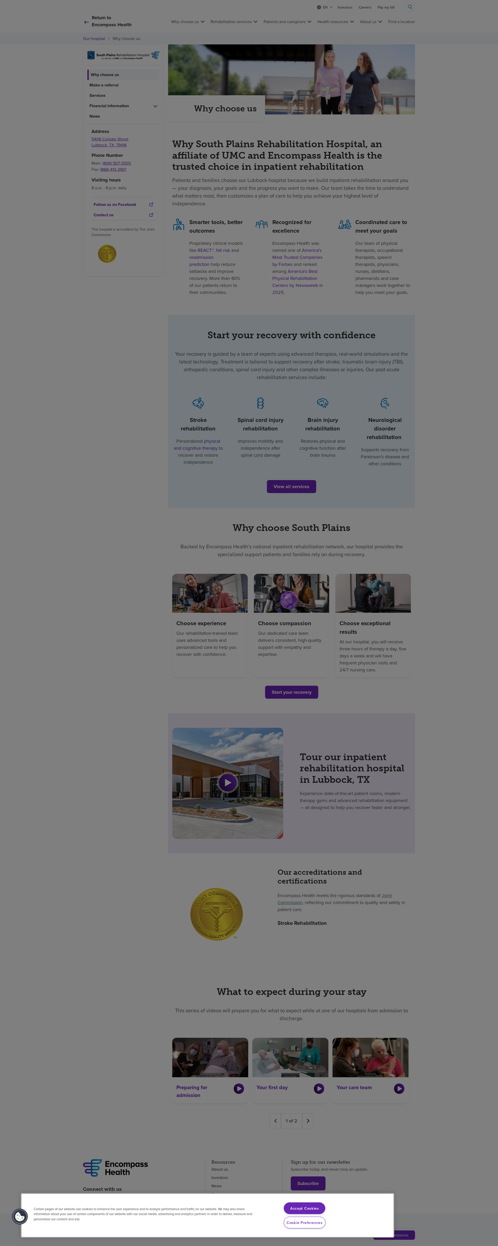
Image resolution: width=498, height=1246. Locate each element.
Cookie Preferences (305, 1222)
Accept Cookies (304, 1208)
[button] (20, 1216)
